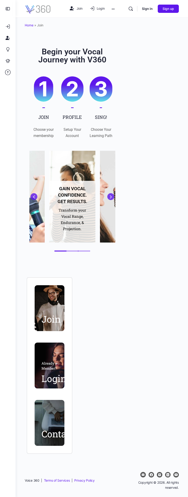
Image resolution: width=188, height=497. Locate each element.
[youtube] (176, 474)
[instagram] (159, 474)
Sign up (168, 9)
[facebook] (151, 474)
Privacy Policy (84, 480)
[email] (143, 474)
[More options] (113, 8)
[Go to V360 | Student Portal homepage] (38, 8)
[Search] (130, 8)
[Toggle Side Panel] (7, 8)
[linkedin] (168, 474)
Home (29, 25)
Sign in (147, 9)
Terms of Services (57, 480)
